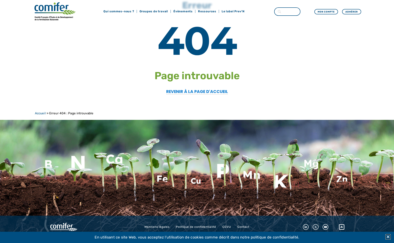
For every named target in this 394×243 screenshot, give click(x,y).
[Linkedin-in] (306, 227)
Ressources (207, 11)
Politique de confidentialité (196, 227)
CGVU (226, 227)
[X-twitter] (315, 227)
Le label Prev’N (233, 11)
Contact (243, 227)
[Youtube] (325, 227)
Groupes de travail (154, 11)
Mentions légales (157, 227)
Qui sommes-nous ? (118, 11)
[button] (388, 237)
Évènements (183, 11)
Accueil (40, 113)
